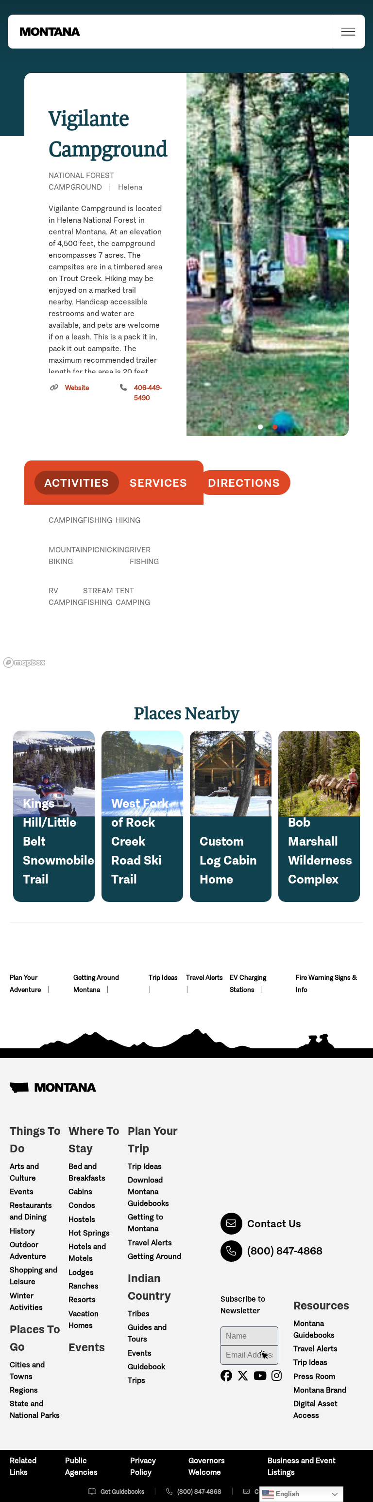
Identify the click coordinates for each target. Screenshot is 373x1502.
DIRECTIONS (244, 483)
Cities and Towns (27, 1370)
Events (22, 1191)
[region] (267, 254)
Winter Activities (26, 1301)
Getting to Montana (145, 1222)
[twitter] (243, 1375)
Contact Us (274, 1223)
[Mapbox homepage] (24, 662)
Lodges (81, 1272)
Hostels (81, 1219)
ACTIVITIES (76, 483)
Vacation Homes (83, 1319)
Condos (81, 1205)
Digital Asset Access (315, 1409)
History (22, 1231)
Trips (136, 1380)
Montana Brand (319, 1390)
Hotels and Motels (87, 1252)
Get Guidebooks (122, 1491)
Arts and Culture (24, 1172)
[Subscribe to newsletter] (263, 1355)
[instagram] (276, 1375)
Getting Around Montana (96, 983)
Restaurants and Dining (31, 1211)
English (286, 1494)
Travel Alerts (204, 977)
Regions (24, 1390)
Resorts (82, 1299)
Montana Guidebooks (314, 1329)
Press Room (314, 1376)
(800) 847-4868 (284, 1250)
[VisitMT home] (44, 31)
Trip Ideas (163, 977)
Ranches (83, 1285)
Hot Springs (89, 1232)
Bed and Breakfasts (86, 1172)
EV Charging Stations (248, 983)
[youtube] (260, 1375)
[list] (114, 570)
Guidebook (146, 1366)
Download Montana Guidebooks (148, 1191)
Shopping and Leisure (33, 1275)
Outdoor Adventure (28, 1250)
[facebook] (226, 1375)
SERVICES (158, 483)
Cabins (80, 1191)
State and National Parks (35, 1409)
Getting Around (154, 1256)
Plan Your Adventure (26, 983)
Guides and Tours (147, 1333)
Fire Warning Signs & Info (326, 983)
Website (77, 388)
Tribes (139, 1313)
